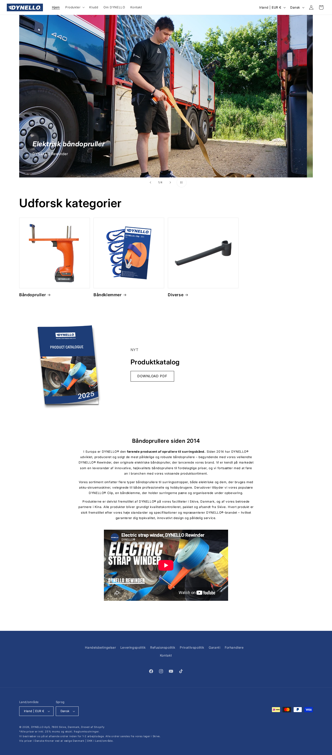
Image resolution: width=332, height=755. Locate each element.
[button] (75, 7)
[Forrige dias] (150, 182)
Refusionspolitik (162, 647)
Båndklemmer (108, 294)
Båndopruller (32, 294)
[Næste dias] (170, 182)
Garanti (214, 647)
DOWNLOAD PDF (152, 376)
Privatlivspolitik (192, 647)
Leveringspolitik (133, 647)
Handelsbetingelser (100, 647)
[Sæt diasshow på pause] (182, 182)
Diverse (175, 294)
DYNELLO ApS (40, 727)
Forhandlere (234, 647)
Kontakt (166, 655)
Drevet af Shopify (92, 727)
